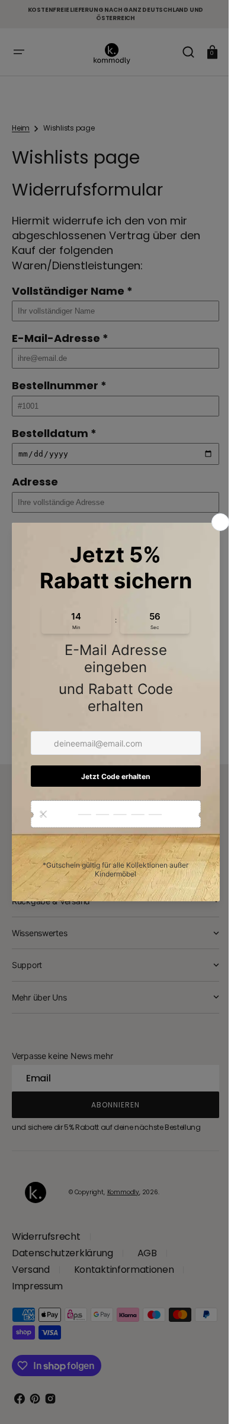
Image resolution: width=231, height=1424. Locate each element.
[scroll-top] (197, 1399)
